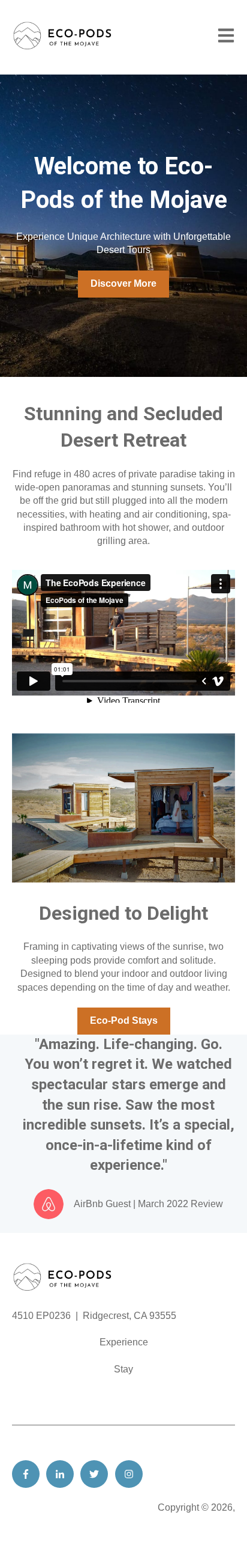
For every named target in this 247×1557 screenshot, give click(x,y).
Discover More (123, 283)
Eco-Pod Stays (124, 1020)
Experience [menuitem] (124, 1342)
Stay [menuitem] (123, 1369)
